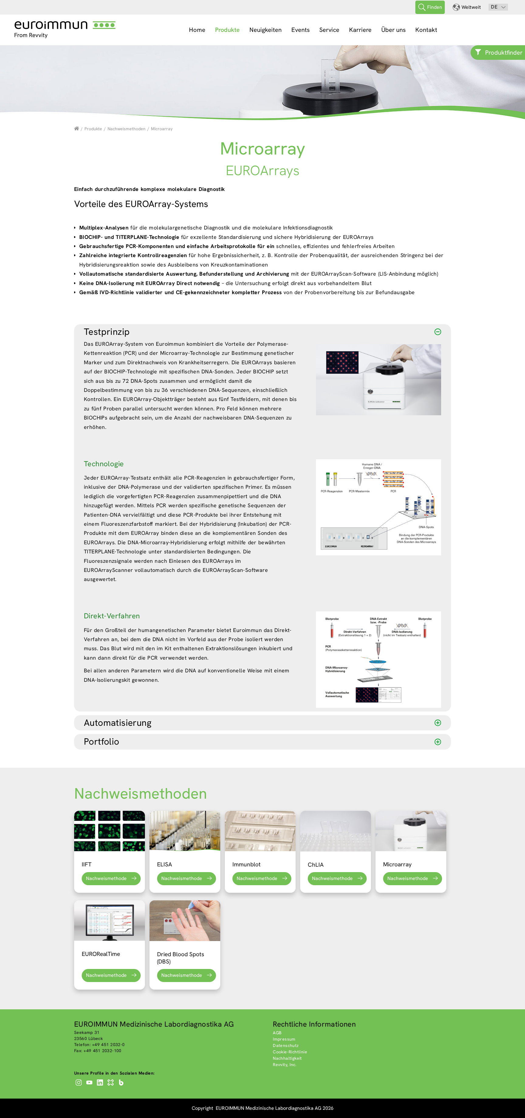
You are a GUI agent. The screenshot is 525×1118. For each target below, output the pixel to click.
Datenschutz (286, 1045)
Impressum (284, 1039)
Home (197, 30)
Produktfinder (504, 52)
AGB (277, 1032)
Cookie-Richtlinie (290, 1052)
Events (300, 30)
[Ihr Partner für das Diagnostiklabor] (76, 128)
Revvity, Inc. (285, 1064)
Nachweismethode (106, 878)
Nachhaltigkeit (287, 1058)
